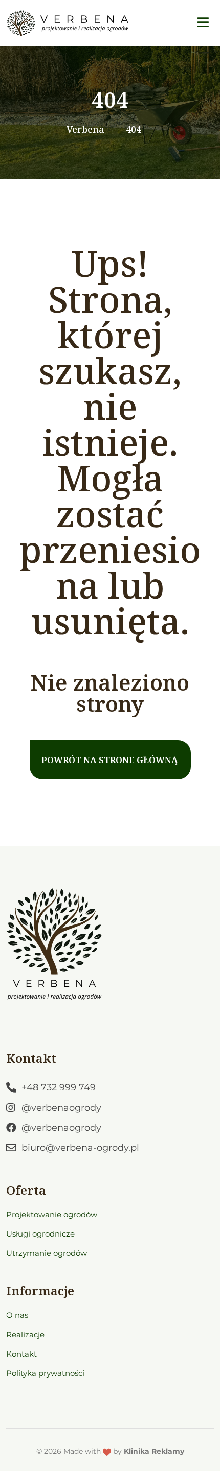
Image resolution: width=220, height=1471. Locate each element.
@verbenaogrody (61, 1107)
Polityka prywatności (45, 1373)
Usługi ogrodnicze (40, 1234)
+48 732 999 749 (58, 1087)
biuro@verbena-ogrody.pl (80, 1147)
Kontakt (21, 1354)
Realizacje (25, 1334)
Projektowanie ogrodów (51, 1214)
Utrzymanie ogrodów (46, 1253)
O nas (17, 1315)
